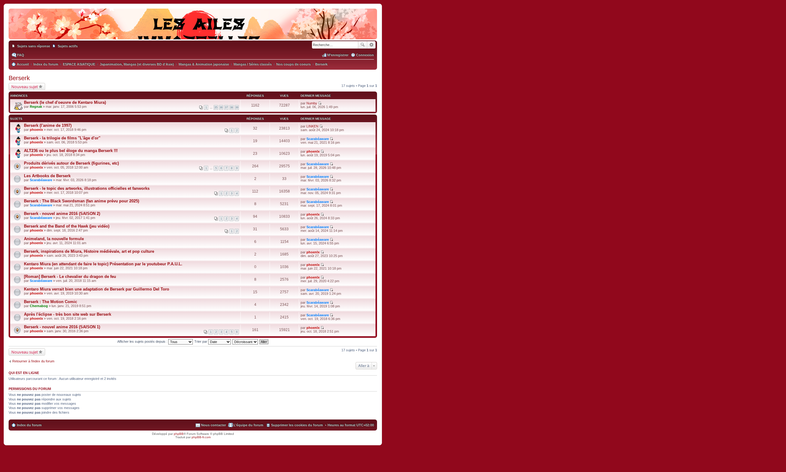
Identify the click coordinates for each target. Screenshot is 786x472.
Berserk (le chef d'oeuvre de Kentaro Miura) (65, 102)
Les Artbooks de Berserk (47, 176)
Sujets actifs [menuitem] (68, 46)
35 (215, 107)
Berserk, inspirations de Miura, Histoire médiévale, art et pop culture (89, 251)
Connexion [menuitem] (365, 55)
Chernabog (39, 306)
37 (226, 107)
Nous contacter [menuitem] (213, 425)
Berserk (19, 78)
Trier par (201, 341)
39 (236, 107)
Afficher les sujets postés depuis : (142, 341)
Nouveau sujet (24, 86)
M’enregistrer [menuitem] (337, 55)
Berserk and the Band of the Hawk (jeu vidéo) (66, 226)
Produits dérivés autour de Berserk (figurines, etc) (71, 163)
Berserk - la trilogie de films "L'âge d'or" (62, 138)
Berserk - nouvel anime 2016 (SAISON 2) (62, 213)
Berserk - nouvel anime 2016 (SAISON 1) (62, 327)
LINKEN (312, 126)
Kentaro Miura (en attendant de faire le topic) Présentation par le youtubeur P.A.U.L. (103, 264)
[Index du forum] (192, 33)
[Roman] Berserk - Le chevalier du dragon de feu (70, 276)
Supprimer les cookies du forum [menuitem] (297, 425)
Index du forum (29, 425)
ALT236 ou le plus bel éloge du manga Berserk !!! (71, 150)
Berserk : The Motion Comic (50, 301)
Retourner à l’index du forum (33, 361)
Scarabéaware (317, 139)
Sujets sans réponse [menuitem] (33, 46)
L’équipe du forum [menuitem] (248, 425)
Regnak (36, 106)
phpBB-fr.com (201, 437)
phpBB (179, 433)
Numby (311, 103)
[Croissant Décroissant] (245, 341)
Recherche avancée (371, 45)
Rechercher (362, 45)
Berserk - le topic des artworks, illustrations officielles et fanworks (87, 188)
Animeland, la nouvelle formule (54, 238)
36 (221, 107)
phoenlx (36, 129)
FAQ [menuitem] (20, 55)
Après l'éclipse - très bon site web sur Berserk (67, 314)
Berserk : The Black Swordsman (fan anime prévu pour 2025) (81, 201)
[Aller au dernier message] (319, 103)
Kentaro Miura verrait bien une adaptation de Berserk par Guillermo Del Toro (96, 289)
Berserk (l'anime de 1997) (48, 125)
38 (231, 107)
